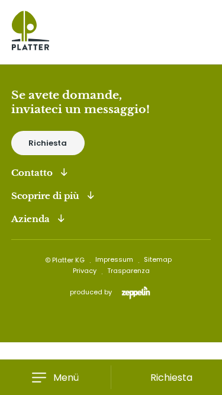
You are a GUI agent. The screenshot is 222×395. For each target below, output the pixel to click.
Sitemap (158, 259)
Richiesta (47, 143)
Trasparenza (128, 270)
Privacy (84, 270)
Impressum (114, 259)
